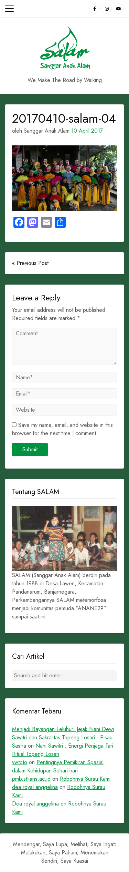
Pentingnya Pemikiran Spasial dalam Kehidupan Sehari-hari (58, 766)
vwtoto (19, 762)
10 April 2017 (87, 131)
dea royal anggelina (35, 787)
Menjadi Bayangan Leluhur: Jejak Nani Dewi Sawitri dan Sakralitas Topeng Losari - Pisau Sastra (63, 737)
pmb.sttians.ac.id (31, 779)
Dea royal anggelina (35, 804)
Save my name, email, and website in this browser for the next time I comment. (62, 429)
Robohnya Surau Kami (85, 779)
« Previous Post (30, 263)
